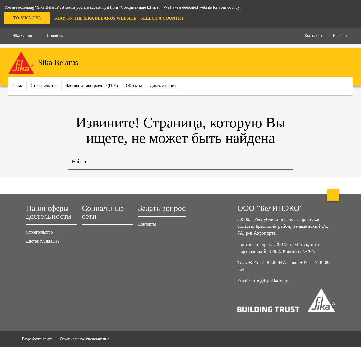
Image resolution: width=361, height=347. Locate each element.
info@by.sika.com (270, 280)
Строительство (39, 232)
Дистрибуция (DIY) (43, 241)
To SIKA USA (27, 18)
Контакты (147, 224)
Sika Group (22, 35)
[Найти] (285, 162)
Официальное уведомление (84, 339)
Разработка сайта (37, 339)
